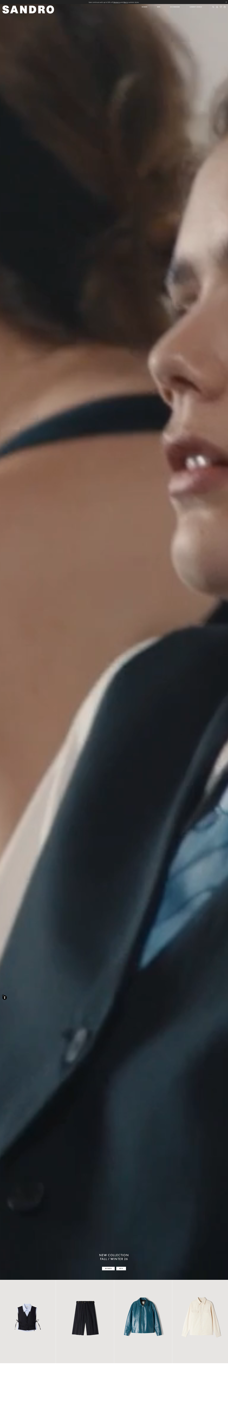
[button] (144, 10)
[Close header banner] (226, 2)
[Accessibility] (4, 997)
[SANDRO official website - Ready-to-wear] (28, 9)
